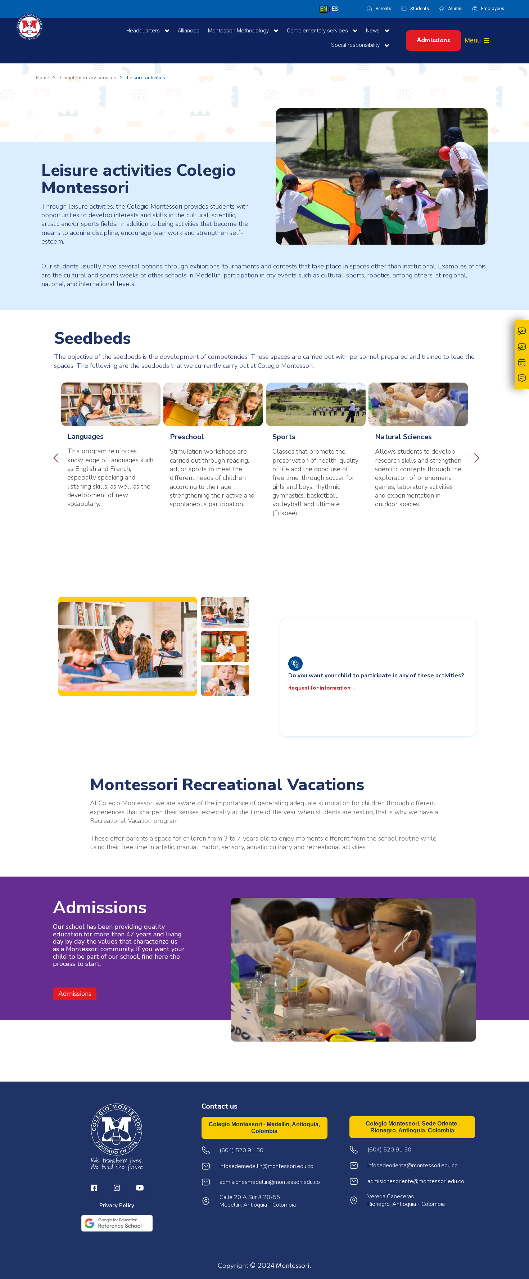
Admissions (433, 40)
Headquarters (143, 30)
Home (42, 78)
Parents (383, 8)
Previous (54, 456)
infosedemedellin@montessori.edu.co (266, 1166)
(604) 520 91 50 (389, 1150)
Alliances (188, 30)
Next (475, 456)
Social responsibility (356, 45)
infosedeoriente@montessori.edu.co (412, 1165)
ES (334, 8)
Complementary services (88, 78)
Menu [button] (473, 40)
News (373, 30)
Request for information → (322, 688)
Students (419, 8)
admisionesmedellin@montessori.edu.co (270, 1182)
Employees (492, 8)
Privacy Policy (116, 1205)
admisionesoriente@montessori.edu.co (415, 1181)
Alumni (455, 8)
